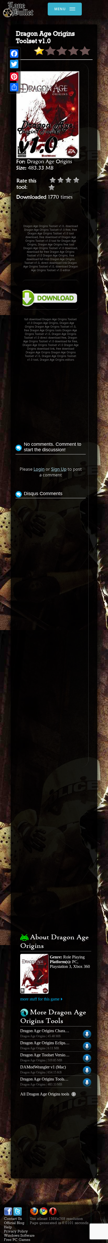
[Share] (14, 87)
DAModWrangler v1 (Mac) (43, 1067)
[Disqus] (50, 565)
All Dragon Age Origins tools (44, 1094)
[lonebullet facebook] (8, 1214)
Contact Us (13, 1218)
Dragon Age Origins (49, 161)
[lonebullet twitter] (17, 1214)
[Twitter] (14, 64)
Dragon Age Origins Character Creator (52, 1031)
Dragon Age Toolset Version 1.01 (48, 1055)
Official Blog (14, 1223)
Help (8, 1227)
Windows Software (19, 1235)
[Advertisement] (61, 214)
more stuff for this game (40, 999)
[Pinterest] (14, 76)
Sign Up (59, 469)
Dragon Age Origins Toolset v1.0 (47, 1079)
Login (39, 469)
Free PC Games (17, 1239)
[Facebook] (14, 53)
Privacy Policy (16, 1231)
